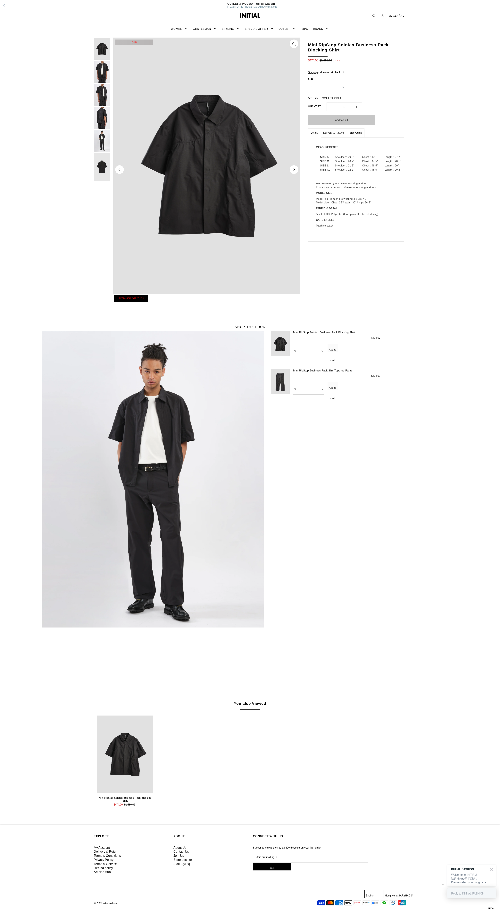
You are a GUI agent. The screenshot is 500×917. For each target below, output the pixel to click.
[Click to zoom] (294, 44)
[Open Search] (373, 15)
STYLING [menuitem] (228, 28)
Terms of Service (105, 864)
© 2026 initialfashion (105, 903)
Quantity (314, 106)
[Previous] (119, 169)
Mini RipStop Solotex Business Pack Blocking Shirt (324, 332)
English (369, 895)
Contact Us (181, 851)
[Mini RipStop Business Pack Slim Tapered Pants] (280, 384)
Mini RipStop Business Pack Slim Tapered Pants (322, 370)
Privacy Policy (103, 859)
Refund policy (103, 868)
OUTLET (284, 28)
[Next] (294, 169)
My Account (102, 847)
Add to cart (332, 350)
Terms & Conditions (107, 855)
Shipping (313, 72)
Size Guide (355, 132)
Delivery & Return (106, 851)
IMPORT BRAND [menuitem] (312, 28)
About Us (179, 847)
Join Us (178, 855)
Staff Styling (181, 864)
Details (314, 132)
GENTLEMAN (202, 28)
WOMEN (176, 28)
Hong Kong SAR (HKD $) (395, 895)
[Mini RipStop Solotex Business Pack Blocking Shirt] (280, 346)
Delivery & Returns (334, 132)
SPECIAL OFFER (256, 28)
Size (310, 78)
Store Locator (182, 859)
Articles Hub (102, 872)
